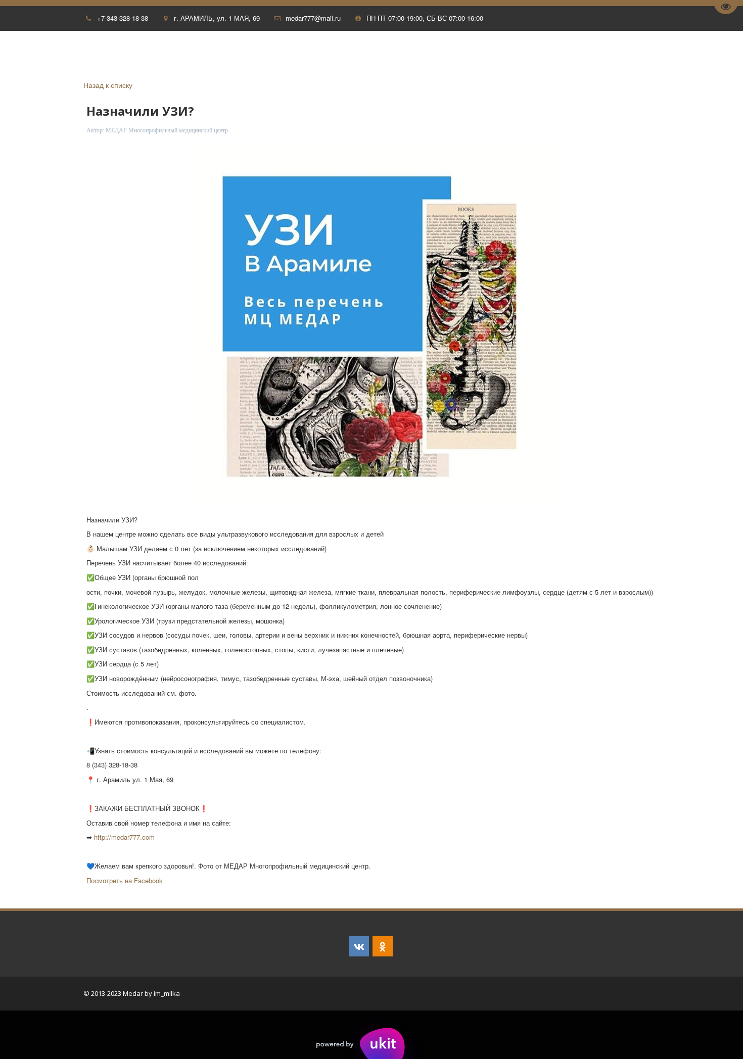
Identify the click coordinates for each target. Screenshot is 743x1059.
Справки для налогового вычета (190, 53)
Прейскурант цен (584, 53)
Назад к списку (107, 85)
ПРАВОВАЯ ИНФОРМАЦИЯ (437, 53)
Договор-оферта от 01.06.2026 (323, 53)
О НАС (31, 53)
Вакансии (516, 53)
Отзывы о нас (86, 53)
